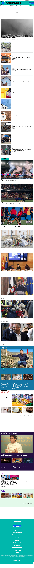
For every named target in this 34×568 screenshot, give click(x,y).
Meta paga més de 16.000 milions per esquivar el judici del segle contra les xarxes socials (5, 483)
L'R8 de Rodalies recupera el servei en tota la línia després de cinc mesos (21, 46)
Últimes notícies (6, 5)
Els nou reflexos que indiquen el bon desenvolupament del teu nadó (5, 502)
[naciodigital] (17, 540)
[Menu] (0, 5)
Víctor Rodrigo (14, 70)
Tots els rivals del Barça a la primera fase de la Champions (12, 226)
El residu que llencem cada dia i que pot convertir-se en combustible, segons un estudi (28, 383)
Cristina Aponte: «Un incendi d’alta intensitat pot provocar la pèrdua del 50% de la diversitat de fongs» (17, 370)
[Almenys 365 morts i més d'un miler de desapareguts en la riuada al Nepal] (17, 309)
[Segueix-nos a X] (16, 523)
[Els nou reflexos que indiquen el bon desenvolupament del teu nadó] (6, 495)
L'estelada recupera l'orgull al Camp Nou (9, 180)
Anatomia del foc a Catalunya (9, 37)
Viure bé (5, 392)
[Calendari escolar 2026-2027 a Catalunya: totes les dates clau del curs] (6, 127)
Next (3, 473)
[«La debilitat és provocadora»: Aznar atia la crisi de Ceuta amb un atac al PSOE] (17, 286)
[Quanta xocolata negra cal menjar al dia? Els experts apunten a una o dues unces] (28, 410)
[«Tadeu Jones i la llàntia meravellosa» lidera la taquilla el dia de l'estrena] (28, 460)
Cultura (23, 5)
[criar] (17, 552)
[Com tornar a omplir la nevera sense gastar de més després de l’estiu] (22, 400)
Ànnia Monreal (12, 484)
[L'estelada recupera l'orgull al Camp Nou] (17, 169)
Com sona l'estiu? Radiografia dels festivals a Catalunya (14, 482)
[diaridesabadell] (17, 543)
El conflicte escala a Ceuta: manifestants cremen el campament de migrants (16, 249)
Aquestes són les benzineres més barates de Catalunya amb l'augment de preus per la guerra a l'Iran (21, 150)
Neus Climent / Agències (4, 321)
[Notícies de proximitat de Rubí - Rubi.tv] (11, 3)
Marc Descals (14, 151)
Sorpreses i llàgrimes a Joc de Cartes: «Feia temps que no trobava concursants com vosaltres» (6, 466)
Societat (11, 5)
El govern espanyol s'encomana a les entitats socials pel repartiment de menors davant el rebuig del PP (16, 273)
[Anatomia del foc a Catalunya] (17, 28)
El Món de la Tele (14, 68)
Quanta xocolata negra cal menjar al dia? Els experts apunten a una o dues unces (28, 415)
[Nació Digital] (4, 2)
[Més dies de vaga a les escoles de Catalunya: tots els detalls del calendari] (6, 116)
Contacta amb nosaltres (17, 526)
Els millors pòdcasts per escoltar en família (27, 502)
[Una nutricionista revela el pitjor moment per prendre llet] (17, 410)
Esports (2, 202)
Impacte (4, 348)
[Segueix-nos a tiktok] (18, 523)
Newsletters (27, 0)
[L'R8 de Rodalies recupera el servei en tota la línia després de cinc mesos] (6, 47)
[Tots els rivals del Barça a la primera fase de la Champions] (17, 216)
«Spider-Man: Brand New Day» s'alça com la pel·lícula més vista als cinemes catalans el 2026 (16, 466)
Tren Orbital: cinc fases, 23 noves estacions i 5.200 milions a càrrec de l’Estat (21, 58)
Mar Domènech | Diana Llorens (27, 503)
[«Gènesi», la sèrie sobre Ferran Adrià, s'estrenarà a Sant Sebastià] (17, 444)
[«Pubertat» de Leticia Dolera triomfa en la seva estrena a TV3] (6, 70)
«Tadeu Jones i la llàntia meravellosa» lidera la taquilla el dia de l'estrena (28, 466)
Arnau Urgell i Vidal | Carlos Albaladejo (13, 39)
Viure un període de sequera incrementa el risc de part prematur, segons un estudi (6, 415)
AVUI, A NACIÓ (5, 158)
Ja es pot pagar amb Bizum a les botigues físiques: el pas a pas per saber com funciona (22, 81)
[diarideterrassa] (17, 545)
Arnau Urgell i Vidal (14, 59)
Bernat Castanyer (3, 486)
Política (20, 5)
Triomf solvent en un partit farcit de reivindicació (10, 203)
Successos (16, 5)
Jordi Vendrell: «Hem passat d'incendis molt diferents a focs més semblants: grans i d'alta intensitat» (5, 384)
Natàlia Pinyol (13, 128)
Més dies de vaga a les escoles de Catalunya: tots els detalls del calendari (22, 115)
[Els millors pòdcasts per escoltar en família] (28, 495)
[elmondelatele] (17, 550)
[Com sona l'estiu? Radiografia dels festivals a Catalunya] (14, 477)
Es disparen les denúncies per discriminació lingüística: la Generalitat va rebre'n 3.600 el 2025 (20, 92)
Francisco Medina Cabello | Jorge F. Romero (27, 386)
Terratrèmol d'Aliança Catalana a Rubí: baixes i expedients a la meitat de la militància (21, 138)
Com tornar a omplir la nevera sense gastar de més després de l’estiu (5, 397)
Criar (12, 125)
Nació (12, 56)
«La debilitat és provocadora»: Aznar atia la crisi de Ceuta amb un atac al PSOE (16, 296)
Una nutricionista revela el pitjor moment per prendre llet (16, 415)
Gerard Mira (2, 275)
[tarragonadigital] (17, 548)
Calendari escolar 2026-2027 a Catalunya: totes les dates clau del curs (21, 127)
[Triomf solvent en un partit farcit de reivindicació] (17, 193)
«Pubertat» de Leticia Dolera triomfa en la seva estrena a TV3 (21, 69)
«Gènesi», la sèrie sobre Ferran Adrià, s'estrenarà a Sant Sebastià (14, 455)
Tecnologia (3, 480)
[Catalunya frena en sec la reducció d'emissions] (6, 104)
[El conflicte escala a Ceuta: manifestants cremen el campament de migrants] (17, 239)
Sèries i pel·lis (3, 454)
